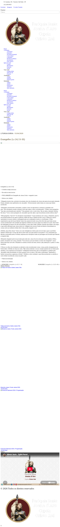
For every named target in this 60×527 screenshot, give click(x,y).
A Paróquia (6, 50)
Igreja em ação (7, 63)
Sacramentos (10, 60)
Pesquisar (3, 10)
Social (8, 68)
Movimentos (10, 65)
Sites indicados (10, 88)
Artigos (9, 76)
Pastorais (9, 67)
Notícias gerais (10, 79)
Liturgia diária (10, 71)
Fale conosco (10, 61)
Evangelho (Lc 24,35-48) (51, 264)
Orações (9, 74)
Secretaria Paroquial (12, 54)
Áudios (8, 83)
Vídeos (8, 82)
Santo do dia (10, 72)
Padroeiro (9, 53)
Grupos (9, 64)
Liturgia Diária (7, 133)
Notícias (9, 78)
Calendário (9, 57)
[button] (30, 8)
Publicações (10, 85)
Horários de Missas (11, 58)
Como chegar (10, 56)
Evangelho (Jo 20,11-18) (15, 264)
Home (5, 49)
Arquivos (9, 86)
